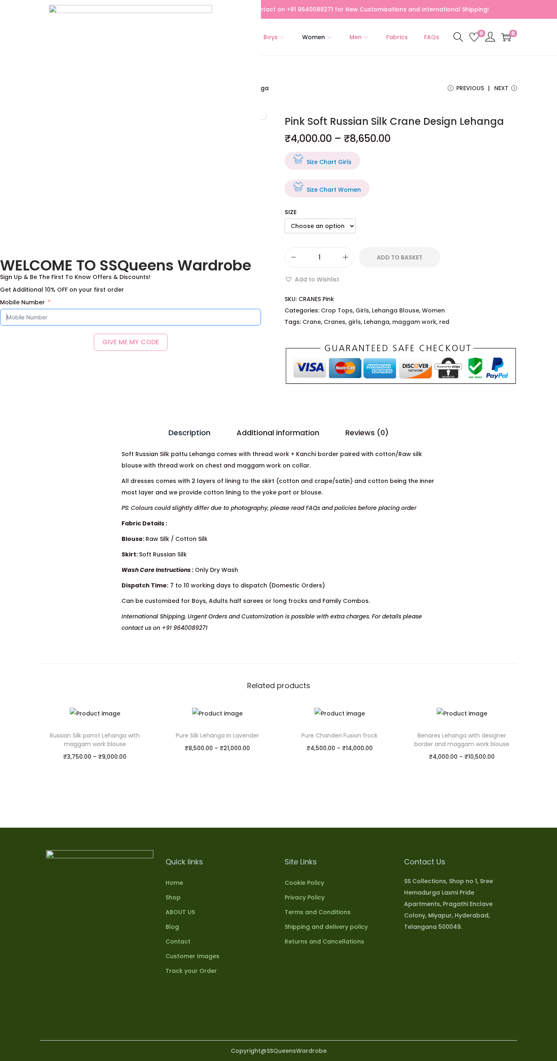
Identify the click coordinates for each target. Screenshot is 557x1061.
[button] (312, 279)
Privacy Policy (305, 897)
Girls (362, 310)
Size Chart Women (334, 190)
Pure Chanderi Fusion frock (339, 735)
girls (354, 322)
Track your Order (191, 971)
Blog (172, 927)
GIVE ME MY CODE (130, 342)
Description (189, 433)
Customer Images (192, 956)
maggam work (414, 322)
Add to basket (399, 257)
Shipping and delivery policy (326, 927)
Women (433, 310)
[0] (474, 37)
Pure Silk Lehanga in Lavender (217, 735)
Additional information (278, 433)
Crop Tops (337, 310)
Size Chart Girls (329, 162)
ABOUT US (180, 912)
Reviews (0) (367, 433)
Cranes (334, 322)
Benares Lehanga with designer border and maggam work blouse (461, 739)
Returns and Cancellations (324, 941)
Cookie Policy (304, 883)
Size (290, 212)
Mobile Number (22, 302)
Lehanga (376, 322)
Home (174, 883)
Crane (312, 322)
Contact (178, 941)
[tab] (189, 433)
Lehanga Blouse (395, 310)
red (444, 322)
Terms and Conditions (318, 912)
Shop (173, 897)
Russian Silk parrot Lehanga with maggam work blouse (95, 739)
